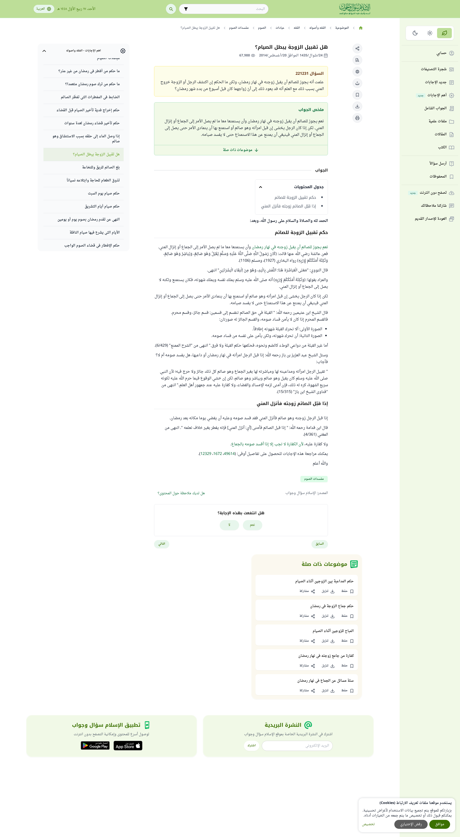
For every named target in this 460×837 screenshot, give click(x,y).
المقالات (441, 134)
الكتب (442, 147)
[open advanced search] (186, 9)
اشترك (252, 745)
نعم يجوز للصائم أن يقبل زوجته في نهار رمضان (290, 247)
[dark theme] (415, 33)
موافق (439, 824)
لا (229, 525)
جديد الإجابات (436, 82)
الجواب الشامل (435, 108)
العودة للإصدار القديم (431, 219)
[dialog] (407, 815)
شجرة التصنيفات (434, 69)
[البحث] (171, 9)
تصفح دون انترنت (428, 193)
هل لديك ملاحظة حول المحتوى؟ (181, 493)
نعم (252, 525)
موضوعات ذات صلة (237, 150)
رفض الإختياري (411, 824)
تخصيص (368, 824)
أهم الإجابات (432, 95)
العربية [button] (40, 9)
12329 (205, 454)
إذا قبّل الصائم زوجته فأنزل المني (288, 206)
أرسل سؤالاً (438, 164)
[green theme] (444, 33)
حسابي (441, 53)
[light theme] (430, 33)
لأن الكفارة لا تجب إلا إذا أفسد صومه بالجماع (267, 444)
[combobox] (227, 9)
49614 (229, 454)
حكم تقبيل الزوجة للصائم (295, 197)
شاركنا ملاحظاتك (434, 206)
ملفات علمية (438, 121)
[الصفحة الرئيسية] (361, 28)
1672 (217, 454)
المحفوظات (438, 177)
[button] (357, 48)
